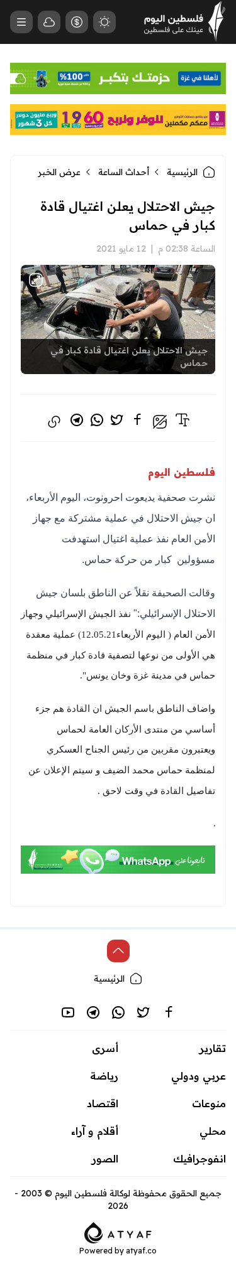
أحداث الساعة (123, 172)
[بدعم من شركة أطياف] (118, 1231)
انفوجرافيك (199, 1158)
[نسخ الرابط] (54, 421)
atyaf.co (141, 1250)
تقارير (212, 1048)
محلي (212, 1131)
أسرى (105, 1048)
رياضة (104, 1076)
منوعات (209, 1103)
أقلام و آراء (94, 1131)
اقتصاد (102, 1103)
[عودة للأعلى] (118, 951)
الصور (105, 1158)
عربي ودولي (198, 1076)
